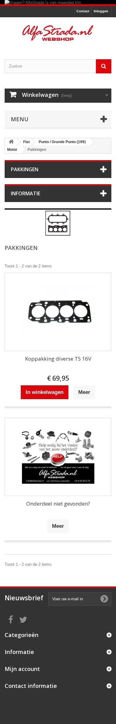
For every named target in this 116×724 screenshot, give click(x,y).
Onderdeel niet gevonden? (58, 503)
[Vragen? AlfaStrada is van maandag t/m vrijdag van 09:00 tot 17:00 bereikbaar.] (58, 2)
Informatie (25, 193)
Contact (82, 11)
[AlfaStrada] (58, 33)
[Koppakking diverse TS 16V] (58, 312)
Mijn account (22, 668)
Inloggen (101, 11)
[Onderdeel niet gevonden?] (58, 457)
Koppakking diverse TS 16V (58, 358)
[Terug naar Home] (11, 142)
